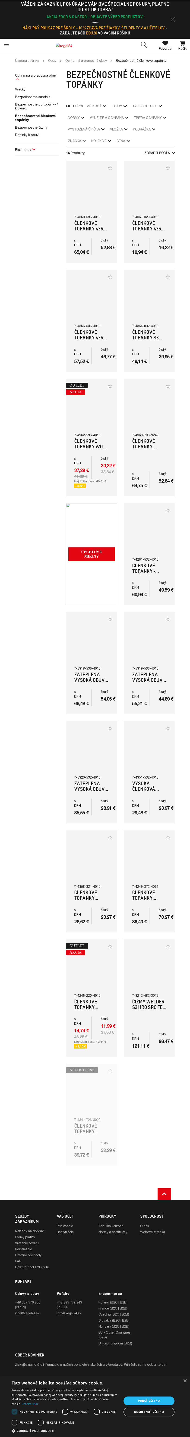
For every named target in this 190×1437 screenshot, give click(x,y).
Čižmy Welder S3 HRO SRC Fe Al (148, 1007)
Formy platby (25, 1237)
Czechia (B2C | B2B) (113, 1314)
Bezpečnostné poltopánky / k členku (36, 106)
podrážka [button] (142, 129)
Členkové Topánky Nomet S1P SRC (90, 1131)
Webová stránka (152, 1232)
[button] (173, 19)
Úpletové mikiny (91, 554)
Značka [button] (74, 141)
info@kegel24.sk (27, 1313)
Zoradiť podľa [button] (157, 153)
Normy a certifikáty (112, 1232)
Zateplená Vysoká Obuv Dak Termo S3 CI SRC (89, 683)
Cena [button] (121, 141)
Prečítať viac (30, 1404)
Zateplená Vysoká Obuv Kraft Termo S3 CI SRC (89, 792)
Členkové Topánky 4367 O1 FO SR (147, 229)
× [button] (185, 1381)
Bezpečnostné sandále (32, 97)
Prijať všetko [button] (149, 1401)
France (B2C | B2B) (112, 1308)
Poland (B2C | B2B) (112, 1302)
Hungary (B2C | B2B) (113, 1326)
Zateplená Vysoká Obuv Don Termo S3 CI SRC (147, 683)
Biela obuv (23, 150)
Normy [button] (74, 118)
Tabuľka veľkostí (111, 1226)
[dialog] (95, 1406)
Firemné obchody (28, 1255)
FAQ (18, 1261)
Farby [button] (117, 106)
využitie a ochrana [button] (107, 118)
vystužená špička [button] (84, 129)
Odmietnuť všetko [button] (149, 1412)
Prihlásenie (65, 1226)
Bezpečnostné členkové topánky (35, 118)
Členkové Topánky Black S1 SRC (89, 898)
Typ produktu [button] (144, 106)
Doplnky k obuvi (27, 135)
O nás (144, 1226)
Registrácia (65, 1232)
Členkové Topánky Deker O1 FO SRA (87, 1010)
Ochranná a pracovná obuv (36, 75)
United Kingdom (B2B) (115, 1343)
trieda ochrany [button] (148, 118)
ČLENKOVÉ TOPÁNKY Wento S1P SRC (149, 447)
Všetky (20, 89)
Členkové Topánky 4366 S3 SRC (90, 338)
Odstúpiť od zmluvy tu (32, 1267)
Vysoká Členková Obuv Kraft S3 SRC (148, 792)
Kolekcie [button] (98, 141)
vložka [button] (116, 129)
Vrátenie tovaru (27, 1243)
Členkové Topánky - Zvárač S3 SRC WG (148, 574)
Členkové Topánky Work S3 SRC (91, 447)
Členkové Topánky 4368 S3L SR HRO (90, 229)
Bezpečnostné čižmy (31, 127)
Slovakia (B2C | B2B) (114, 1320)
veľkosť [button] (94, 106)
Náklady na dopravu (30, 1231)
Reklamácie (23, 1249)
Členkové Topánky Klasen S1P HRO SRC (145, 900)
